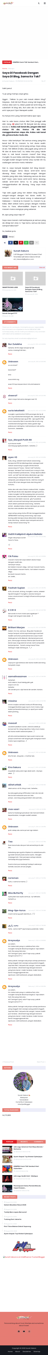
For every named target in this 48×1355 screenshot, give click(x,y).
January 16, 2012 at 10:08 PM (36, 344)
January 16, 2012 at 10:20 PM (36, 395)
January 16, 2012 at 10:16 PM (37, 362)
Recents (24, 1142)
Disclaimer (27, 1351)
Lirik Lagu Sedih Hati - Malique (26, 1176)
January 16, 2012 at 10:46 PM (36, 588)
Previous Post (8, 1062)
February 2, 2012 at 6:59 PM (37, 986)
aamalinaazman (17, 676)
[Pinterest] (21, 242)
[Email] (31, 242)
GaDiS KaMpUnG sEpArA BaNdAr (25, 534)
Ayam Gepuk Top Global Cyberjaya (28, 1157)
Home (4, 68)
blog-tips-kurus (17, 910)
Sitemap (37, 1351)
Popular (9, 1142)
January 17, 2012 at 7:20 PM (37, 910)
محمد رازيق (13, 925)
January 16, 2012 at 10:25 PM (37, 457)
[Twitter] (15, 242)
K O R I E (12, 610)
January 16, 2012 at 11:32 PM (37, 659)
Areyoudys (14, 940)
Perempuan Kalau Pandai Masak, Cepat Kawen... (29, 62)
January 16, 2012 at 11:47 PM (37, 701)
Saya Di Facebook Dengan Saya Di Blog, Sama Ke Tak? (34, 289)
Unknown (13, 361)
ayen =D (12, 457)
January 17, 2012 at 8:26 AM (37, 752)
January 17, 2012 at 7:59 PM (37, 925)
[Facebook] (10, 242)
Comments (38, 1142)
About (17, 1351)
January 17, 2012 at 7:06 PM (37, 893)
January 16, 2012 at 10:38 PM (37, 556)
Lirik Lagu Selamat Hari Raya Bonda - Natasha (29, 1148)
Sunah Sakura (21, 250)
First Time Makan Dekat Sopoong (17, 1226)
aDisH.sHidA (14, 784)
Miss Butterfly (15, 893)
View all (42, 267)
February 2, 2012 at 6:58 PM (37, 940)
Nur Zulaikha (15, 344)
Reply (10, 354)
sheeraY (12, 395)
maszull (12, 723)
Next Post (41, 1062)
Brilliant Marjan (16, 627)
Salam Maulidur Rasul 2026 (15, 1205)
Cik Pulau (13, 556)
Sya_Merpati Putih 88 (20, 439)
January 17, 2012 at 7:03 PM (37, 878)
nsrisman (13, 878)
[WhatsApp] (26, 242)
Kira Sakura (14, 767)
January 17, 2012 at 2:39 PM (37, 827)
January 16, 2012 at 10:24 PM (37, 410)
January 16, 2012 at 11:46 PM (37, 676)
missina (12, 700)
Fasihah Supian (16, 587)
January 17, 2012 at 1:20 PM (37, 809)
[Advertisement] (24, 32)
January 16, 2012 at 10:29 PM (36, 537)
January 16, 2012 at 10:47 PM (37, 610)
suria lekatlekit (16, 410)
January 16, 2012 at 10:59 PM (37, 627)
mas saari (13, 809)
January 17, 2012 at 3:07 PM (37, 842)
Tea (10, 841)
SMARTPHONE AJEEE (10, 287)
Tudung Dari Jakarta (12, 1219)
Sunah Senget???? (9, 313)
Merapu (11, 68)
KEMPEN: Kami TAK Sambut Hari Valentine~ (26, 1167)
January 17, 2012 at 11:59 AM (37, 785)
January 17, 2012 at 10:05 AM (37, 767)
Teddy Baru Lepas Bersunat (15, 1212)
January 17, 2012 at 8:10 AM (37, 723)
